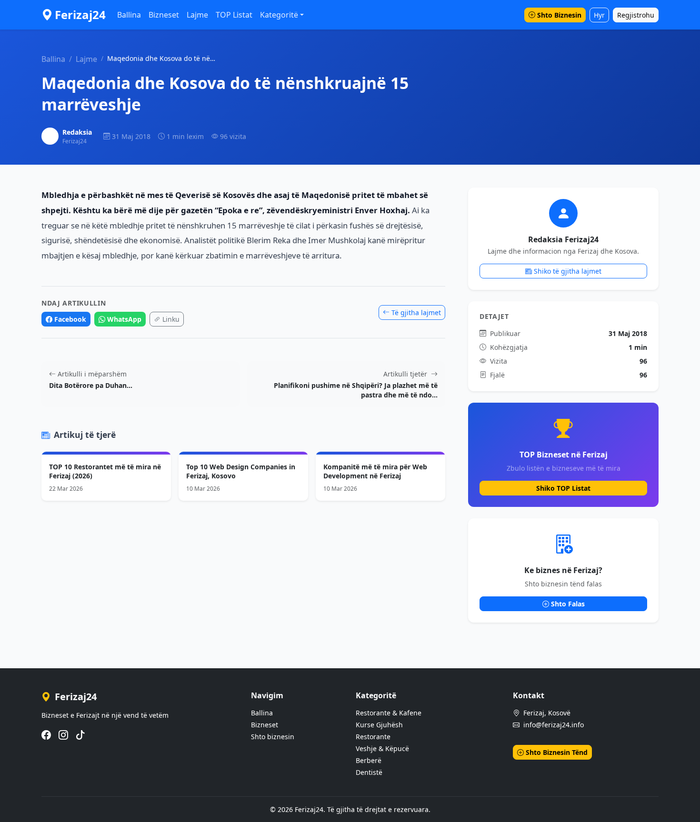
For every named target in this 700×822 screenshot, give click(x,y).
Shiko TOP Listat (563, 488)
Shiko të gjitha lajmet (567, 271)
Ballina (129, 15)
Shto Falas (568, 603)
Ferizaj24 (80, 14)
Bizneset (164, 15)
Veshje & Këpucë (382, 748)
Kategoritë (279, 15)
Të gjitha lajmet (416, 312)
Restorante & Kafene (388, 712)
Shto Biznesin (559, 15)
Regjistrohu (635, 15)
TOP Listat (234, 15)
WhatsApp (124, 319)
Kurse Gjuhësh (379, 724)
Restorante (373, 736)
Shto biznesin (272, 736)
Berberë (368, 760)
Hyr (599, 15)
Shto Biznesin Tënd (557, 752)
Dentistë (369, 772)
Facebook (70, 319)
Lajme (197, 15)
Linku (171, 319)
